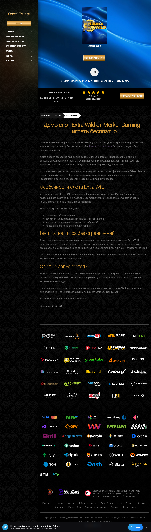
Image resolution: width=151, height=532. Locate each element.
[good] (98, 92)
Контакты (10, 60)
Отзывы (10, 51)
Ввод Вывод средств (16, 46)
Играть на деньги (132, 96)
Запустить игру (94, 58)
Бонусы (9, 56)
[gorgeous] (103, 92)
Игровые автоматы (15, 36)
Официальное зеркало (95, 507)
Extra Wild (71, 115)
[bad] (84, 92)
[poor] (88, 92)
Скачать (115, 507)
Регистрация (129, 507)
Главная (10, 31)
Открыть (136, 527)
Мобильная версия (15, 41)
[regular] (93, 92)
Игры (58, 115)
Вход (19, 23)
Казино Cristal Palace (100, 146)
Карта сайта (74, 507)
